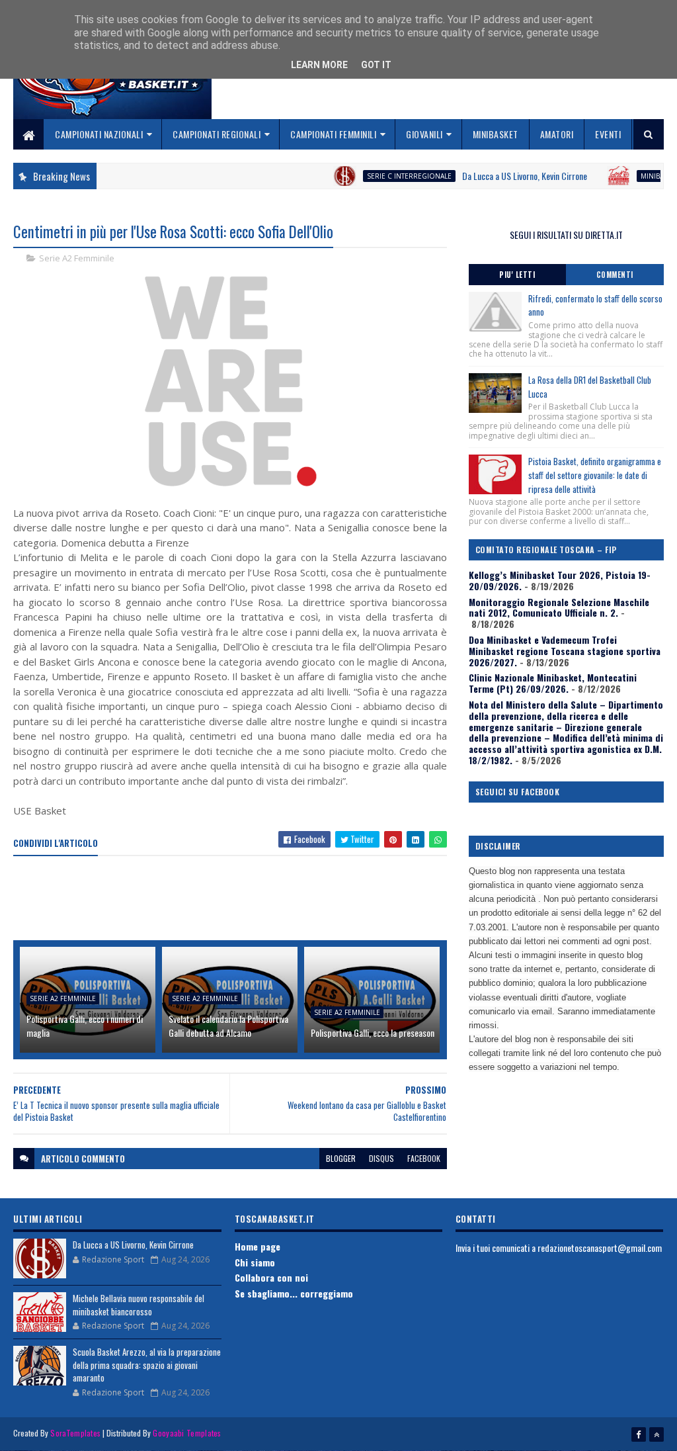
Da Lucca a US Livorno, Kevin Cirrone (502, 176)
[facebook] (638, 1434)
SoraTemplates (75, 1432)
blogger (341, 1158)
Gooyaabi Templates (187, 1432)
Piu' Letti (517, 274)
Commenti (614, 274)
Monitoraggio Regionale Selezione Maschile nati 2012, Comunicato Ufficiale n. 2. (559, 607)
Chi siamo (255, 1262)
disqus (381, 1158)
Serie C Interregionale (387, 176)
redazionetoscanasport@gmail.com (600, 1247)
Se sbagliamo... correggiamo (294, 1293)
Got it (376, 65)
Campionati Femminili (333, 134)
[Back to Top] (656, 1434)
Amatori (557, 134)
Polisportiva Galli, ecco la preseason (372, 1032)
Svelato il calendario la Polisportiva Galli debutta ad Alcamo (228, 1025)
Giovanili (424, 134)
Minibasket (495, 134)
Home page (257, 1246)
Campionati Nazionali (99, 134)
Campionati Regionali (216, 134)
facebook (423, 1158)
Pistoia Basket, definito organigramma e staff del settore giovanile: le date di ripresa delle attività (594, 475)
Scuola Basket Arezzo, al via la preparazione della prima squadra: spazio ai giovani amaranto (147, 1364)
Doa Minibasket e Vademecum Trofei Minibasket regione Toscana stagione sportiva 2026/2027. (564, 651)
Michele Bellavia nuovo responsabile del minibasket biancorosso (138, 1305)
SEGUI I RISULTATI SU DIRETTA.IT (566, 235)
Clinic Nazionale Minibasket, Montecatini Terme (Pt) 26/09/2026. (553, 682)
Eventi (608, 134)
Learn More (319, 65)
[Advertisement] (254, 899)
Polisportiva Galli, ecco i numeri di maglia (84, 1025)
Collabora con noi (271, 1277)
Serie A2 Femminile (76, 258)
